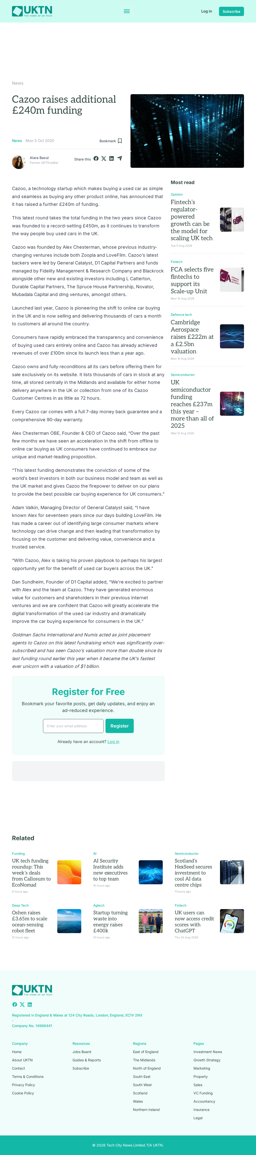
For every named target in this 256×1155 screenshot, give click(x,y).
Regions (139, 1043)
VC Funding (203, 1093)
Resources (81, 1043)
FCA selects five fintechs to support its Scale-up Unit (192, 280)
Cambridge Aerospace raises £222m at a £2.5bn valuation (192, 337)
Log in (206, 11)
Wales (138, 1101)
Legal (198, 1118)
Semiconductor (183, 375)
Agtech (98, 905)
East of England (145, 1052)
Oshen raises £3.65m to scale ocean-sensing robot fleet (29, 922)
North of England (147, 1068)
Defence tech (181, 315)
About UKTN (22, 1060)
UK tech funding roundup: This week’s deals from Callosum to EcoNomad (31, 873)
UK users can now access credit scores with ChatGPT (194, 922)
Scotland (140, 1093)
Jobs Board (81, 1052)
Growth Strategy (207, 1060)
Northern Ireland (146, 1109)
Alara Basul (39, 158)
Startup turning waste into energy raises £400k (110, 922)
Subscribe (231, 11)
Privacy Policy (23, 1085)
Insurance (202, 1109)
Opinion (177, 194)
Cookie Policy (23, 1093)
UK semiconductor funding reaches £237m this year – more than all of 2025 (192, 404)
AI (94, 853)
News (18, 83)
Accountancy (204, 1101)
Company (20, 1043)
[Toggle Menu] (127, 11)
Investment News (208, 1052)
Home (17, 1052)
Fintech (176, 262)
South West (142, 1085)
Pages (199, 1043)
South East (141, 1076)
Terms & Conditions (28, 1076)
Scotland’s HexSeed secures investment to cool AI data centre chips (193, 873)
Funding (18, 853)
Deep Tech (20, 905)
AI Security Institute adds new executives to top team (110, 870)
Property (201, 1076)
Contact (18, 1068)
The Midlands (144, 1060)
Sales (198, 1085)
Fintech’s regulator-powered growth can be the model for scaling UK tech (192, 220)
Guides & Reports (86, 1060)
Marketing (202, 1068)
